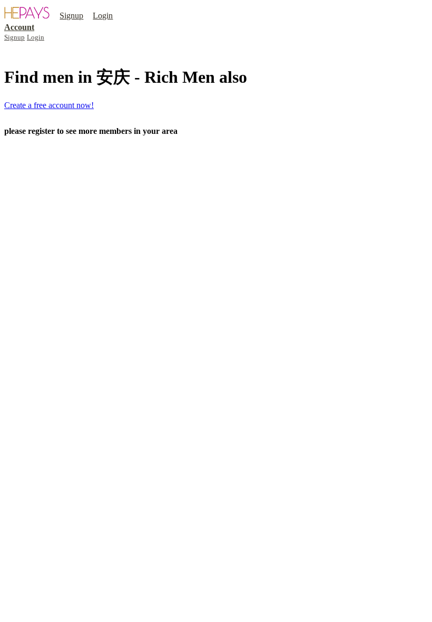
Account (19, 27)
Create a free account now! (49, 105)
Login (103, 15)
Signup (71, 15)
